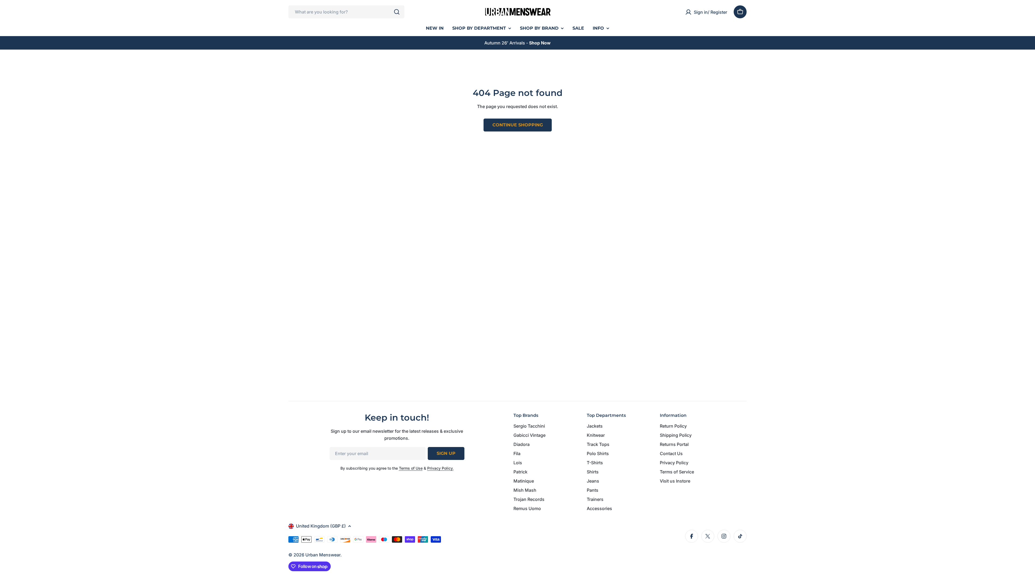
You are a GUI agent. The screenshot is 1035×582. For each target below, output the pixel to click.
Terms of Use (411, 468)
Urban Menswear (322, 554)
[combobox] (346, 11)
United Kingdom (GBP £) (321, 526)
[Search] (397, 12)
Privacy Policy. (440, 468)
